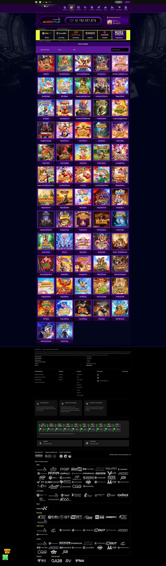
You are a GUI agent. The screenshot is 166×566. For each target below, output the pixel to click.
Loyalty (60, 377)
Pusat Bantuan (38, 379)
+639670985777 (104, 381)
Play (57, 22)
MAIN (121, 197)
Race (85, 9)
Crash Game (99, 9)
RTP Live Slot (89, 365)
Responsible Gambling (40, 377)
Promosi (126, 9)
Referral (61, 379)
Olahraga (92, 9)
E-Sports (112, 9)
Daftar (127, 2)
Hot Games (64, 9)
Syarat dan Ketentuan (40, 382)
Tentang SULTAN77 (39, 374)
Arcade (105, 9)
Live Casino (78, 9)
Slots (71, 9)
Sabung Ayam (119, 9)
